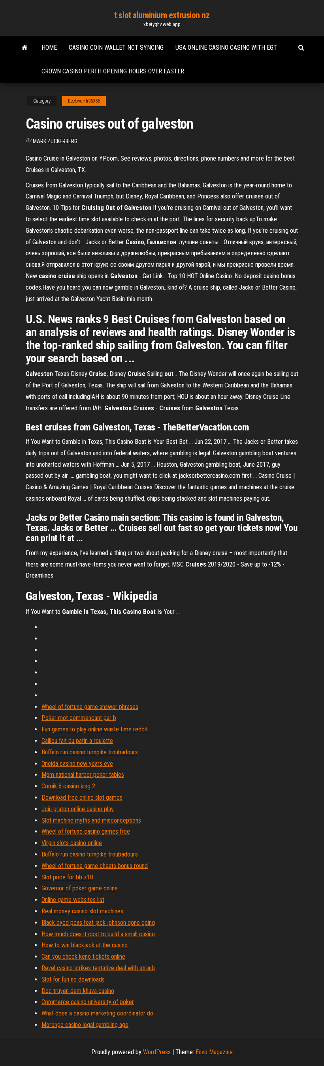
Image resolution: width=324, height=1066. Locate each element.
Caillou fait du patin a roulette (77, 740)
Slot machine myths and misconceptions (91, 820)
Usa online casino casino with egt (226, 47)
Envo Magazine (214, 1052)
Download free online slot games (81, 797)
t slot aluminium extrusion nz (161, 15)
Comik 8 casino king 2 (68, 786)
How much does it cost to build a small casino (98, 934)
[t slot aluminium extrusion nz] (25, 48)
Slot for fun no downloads (73, 979)
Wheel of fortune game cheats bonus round (94, 866)
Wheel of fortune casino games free (85, 831)
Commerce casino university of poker (87, 1002)
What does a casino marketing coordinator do (97, 1013)
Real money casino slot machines (82, 911)
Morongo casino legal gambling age (84, 1025)
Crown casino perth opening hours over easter (112, 71)
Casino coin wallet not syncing (116, 47)
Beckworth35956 (84, 101)
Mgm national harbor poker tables (82, 774)
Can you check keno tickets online (83, 956)
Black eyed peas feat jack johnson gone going (98, 922)
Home (49, 47)
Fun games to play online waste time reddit (94, 729)
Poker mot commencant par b (78, 718)
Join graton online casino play (77, 809)
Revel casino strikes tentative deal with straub (98, 968)
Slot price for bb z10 (67, 877)
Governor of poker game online (79, 888)
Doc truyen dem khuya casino (77, 991)
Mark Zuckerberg (55, 141)
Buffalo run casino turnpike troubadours (89, 752)
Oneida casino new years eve (77, 763)
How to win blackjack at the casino (84, 945)
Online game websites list (72, 899)
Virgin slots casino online (71, 843)
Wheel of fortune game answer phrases (89, 707)
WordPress (157, 1052)
